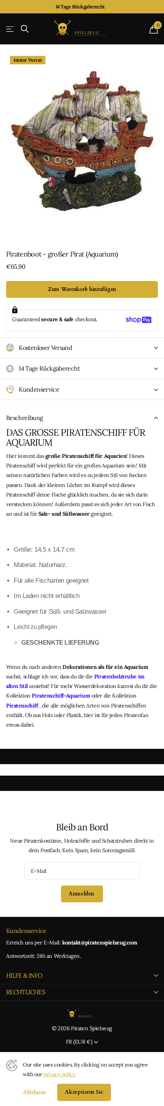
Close (82, 975)
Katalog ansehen (10, 29)
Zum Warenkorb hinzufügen (82, 289)
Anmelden (82, 893)
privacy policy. (59, 1074)
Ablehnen (34, 1092)
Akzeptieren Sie (84, 1092)
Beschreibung (24, 417)
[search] (25, 29)
